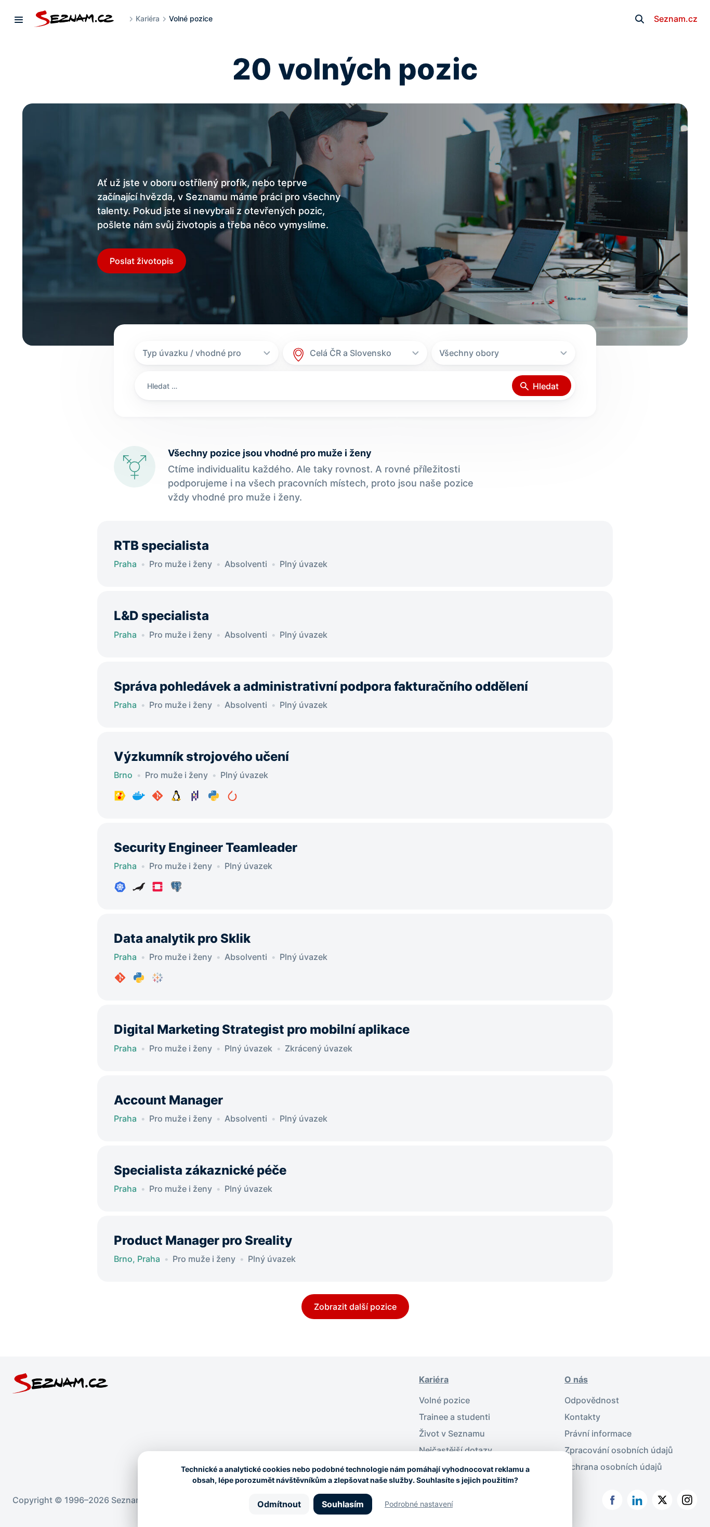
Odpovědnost (591, 1400)
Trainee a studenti (454, 1417)
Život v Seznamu (452, 1433)
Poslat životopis (142, 261)
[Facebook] (612, 1500)
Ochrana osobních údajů (613, 1467)
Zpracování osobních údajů (618, 1450)
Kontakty (582, 1417)
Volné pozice (444, 1400)
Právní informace (598, 1433)
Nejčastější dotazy (455, 1450)
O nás (576, 1379)
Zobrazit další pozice (355, 1306)
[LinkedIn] (637, 1500)
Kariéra (148, 18)
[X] (662, 1500)
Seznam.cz (676, 19)
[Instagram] (687, 1500)
